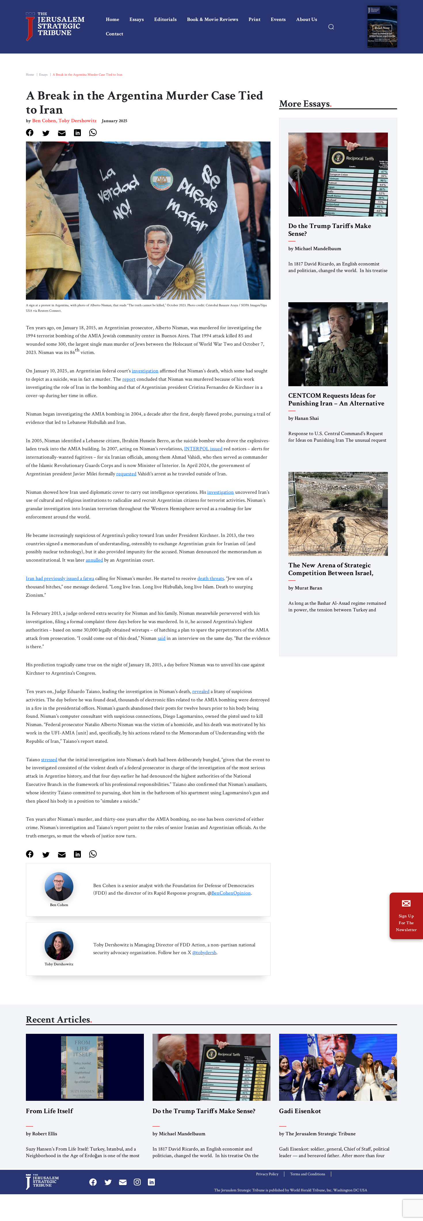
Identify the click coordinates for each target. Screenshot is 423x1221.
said (161, 638)
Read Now (382, 27)
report (129, 379)
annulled (94, 560)
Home (112, 19)
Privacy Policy (267, 1174)
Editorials (165, 19)
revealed (200, 691)
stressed (49, 759)
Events (278, 19)
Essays (136, 19)
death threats (210, 578)
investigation (145, 371)
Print (254, 19)
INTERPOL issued (203, 448)
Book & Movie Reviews (212, 19)
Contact (114, 33)
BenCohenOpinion (231, 893)
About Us (306, 19)
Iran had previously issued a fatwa (60, 578)
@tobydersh (204, 952)
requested (126, 473)
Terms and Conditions (307, 1174)
